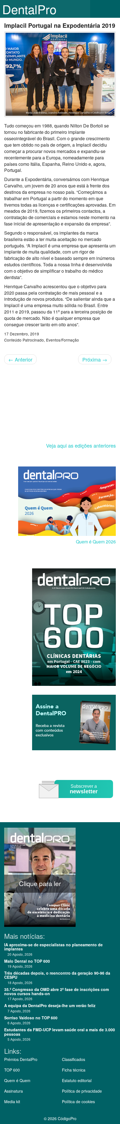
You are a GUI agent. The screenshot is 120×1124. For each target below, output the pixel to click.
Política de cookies (78, 1101)
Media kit (12, 1101)
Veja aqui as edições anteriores (81, 445)
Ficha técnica (73, 1070)
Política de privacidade (82, 1091)
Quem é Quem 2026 (96, 541)
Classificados (73, 1059)
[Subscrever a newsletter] (77, 802)
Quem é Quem (17, 1080)
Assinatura (13, 1091)
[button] (111, 9)
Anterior (20, 359)
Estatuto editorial (77, 1080)
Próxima (94, 359)
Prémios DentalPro (20, 1059)
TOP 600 (12, 1070)
